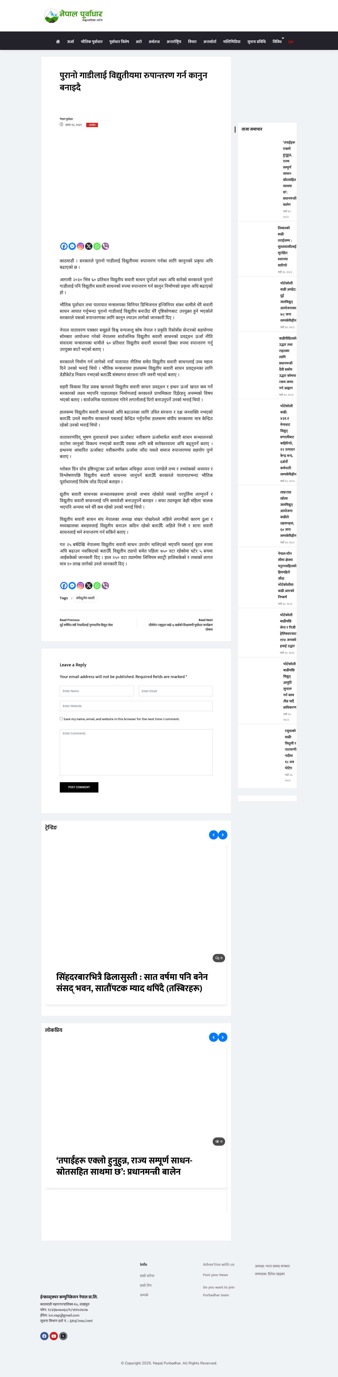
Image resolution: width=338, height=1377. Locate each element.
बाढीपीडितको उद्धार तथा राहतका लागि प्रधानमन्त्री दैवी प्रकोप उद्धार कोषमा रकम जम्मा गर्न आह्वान (287, 363)
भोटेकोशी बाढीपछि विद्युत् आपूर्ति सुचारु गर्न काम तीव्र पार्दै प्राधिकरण (289, 686)
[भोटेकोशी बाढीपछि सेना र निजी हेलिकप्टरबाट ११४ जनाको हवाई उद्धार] (257, 618)
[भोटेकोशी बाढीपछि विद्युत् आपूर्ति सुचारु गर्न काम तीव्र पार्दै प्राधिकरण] (259, 667)
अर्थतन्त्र (154, 42)
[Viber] (105, 246)
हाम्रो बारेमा (147, 1276)
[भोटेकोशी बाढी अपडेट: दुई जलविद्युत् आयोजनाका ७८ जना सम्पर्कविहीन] (257, 286)
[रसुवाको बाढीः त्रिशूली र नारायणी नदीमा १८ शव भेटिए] (259, 734)
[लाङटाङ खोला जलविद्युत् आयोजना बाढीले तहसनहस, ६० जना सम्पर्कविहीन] (257, 495)
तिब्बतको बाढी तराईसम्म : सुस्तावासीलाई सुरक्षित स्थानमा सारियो (287, 247)
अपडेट (92, 125)
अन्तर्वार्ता (209, 42)
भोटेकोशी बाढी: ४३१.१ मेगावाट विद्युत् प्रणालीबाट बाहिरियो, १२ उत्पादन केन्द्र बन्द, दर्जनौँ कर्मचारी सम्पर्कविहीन (288, 440)
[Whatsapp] (97, 246)
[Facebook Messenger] (72, 246)
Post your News (215, 1275)
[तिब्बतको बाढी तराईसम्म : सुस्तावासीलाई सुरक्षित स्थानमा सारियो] (256, 231)
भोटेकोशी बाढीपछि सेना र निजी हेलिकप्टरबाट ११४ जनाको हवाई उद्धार (288, 630)
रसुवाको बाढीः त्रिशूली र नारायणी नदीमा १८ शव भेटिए (290, 749)
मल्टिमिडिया (232, 42)
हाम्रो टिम (146, 1286)
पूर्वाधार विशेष (119, 42)
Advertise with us (219, 1264)
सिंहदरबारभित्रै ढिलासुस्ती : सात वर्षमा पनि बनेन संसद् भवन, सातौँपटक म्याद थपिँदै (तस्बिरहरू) (132, 983)
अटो (139, 42)
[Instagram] (80, 246)
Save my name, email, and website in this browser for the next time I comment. (122, 719)
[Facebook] (64, 246)
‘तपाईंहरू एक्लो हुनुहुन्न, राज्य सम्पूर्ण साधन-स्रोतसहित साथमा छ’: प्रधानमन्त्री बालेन (124, 1166)
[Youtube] (54, 1336)
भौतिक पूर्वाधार (92, 42)
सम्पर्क (144, 1295)
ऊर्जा (70, 42)
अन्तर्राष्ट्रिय (174, 42)
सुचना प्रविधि (256, 42)
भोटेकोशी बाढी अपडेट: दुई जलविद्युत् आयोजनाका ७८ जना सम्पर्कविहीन (288, 302)
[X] (88, 246)
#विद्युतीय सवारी (85, 598)
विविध (277, 42)
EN (291, 42)
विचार (192, 42)
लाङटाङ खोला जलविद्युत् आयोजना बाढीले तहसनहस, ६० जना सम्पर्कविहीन (288, 514)
